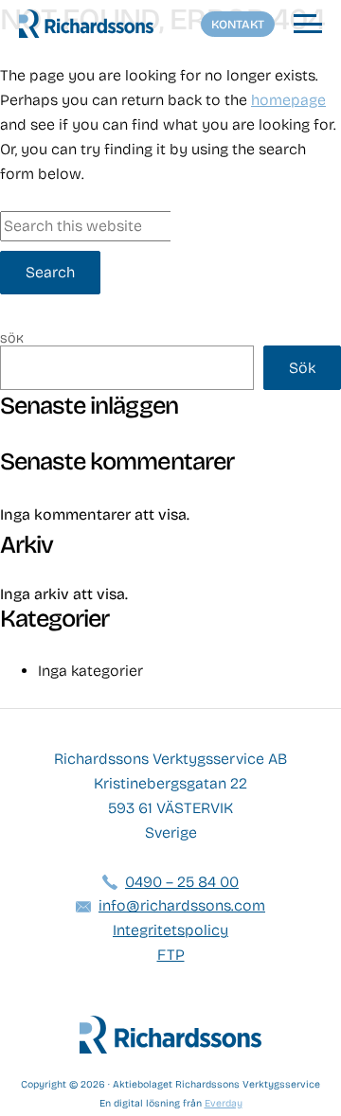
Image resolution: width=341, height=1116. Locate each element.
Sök (12, 338)
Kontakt (237, 24)
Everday (223, 1103)
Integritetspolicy (170, 930)
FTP (171, 955)
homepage (288, 100)
